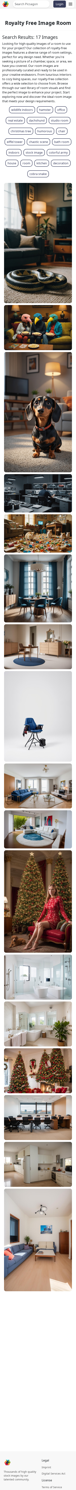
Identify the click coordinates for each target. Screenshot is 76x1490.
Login (59, 4)
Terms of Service (52, 1487)
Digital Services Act (53, 1473)
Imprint (46, 1467)
